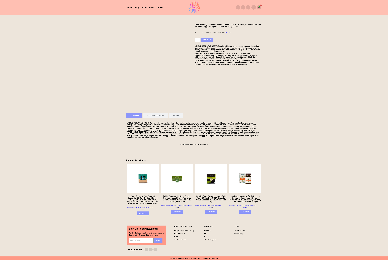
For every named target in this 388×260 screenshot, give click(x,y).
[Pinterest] (248, 7)
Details (228, 33)
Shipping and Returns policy (184, 230)
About (144, 7)
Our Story (207, 230)
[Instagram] (238, 7)
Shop (136, 7)
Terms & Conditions (240, 230)
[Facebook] (243, 7)
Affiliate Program (210, 240)
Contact (159, 7)
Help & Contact (179, 234)
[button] (253, 7)
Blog (151, 7)
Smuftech (214, 258)
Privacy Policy (238, 234)
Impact (206, 237)
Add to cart (207, 40)
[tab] (134, 115)
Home (129, 7)
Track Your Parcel (180, 240)
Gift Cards (177, 237)
